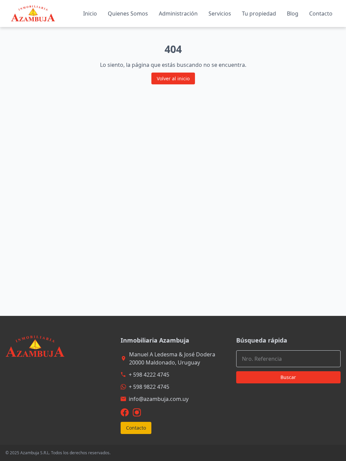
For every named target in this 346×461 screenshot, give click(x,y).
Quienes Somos (128, 13)
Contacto (320, 13)
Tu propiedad (259, 13)
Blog (292, 13)
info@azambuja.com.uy (159, 399)
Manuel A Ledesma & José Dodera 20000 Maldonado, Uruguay (172, 358)
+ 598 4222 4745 (149, 374)
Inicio (90, 13)
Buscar (288, 377)
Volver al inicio (173, 78)
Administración (178, 13)
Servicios (219, 13)
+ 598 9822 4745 (149, 386)
